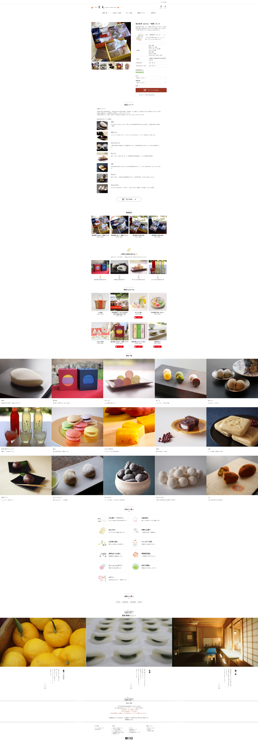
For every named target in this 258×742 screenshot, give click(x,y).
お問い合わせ (132, 730)
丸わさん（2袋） (153, 53)
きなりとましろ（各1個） (155, 48)
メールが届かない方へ (117, 730)
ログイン (131, 728)
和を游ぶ (149, 729)
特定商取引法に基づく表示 (118, 732)
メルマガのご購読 (116, 729)
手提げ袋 (138, 80)
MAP (138, 706)
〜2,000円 (118, 602)
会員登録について (133, 729)
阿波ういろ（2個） (153, 47)
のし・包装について (99, 728)
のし (137, 75)
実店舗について (129, 719)
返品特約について (116, 733)
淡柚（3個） (152, 45)
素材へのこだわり (151, 728)
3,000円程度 (125, 602)
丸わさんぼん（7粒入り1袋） (156, 55)
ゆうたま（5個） (153, 50)
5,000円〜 (140, 602)
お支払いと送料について (118, 728)
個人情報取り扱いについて (135, 732)
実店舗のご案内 (150, 730)
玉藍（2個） (152, 52)
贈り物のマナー (98, 729)
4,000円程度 (133, 602)
